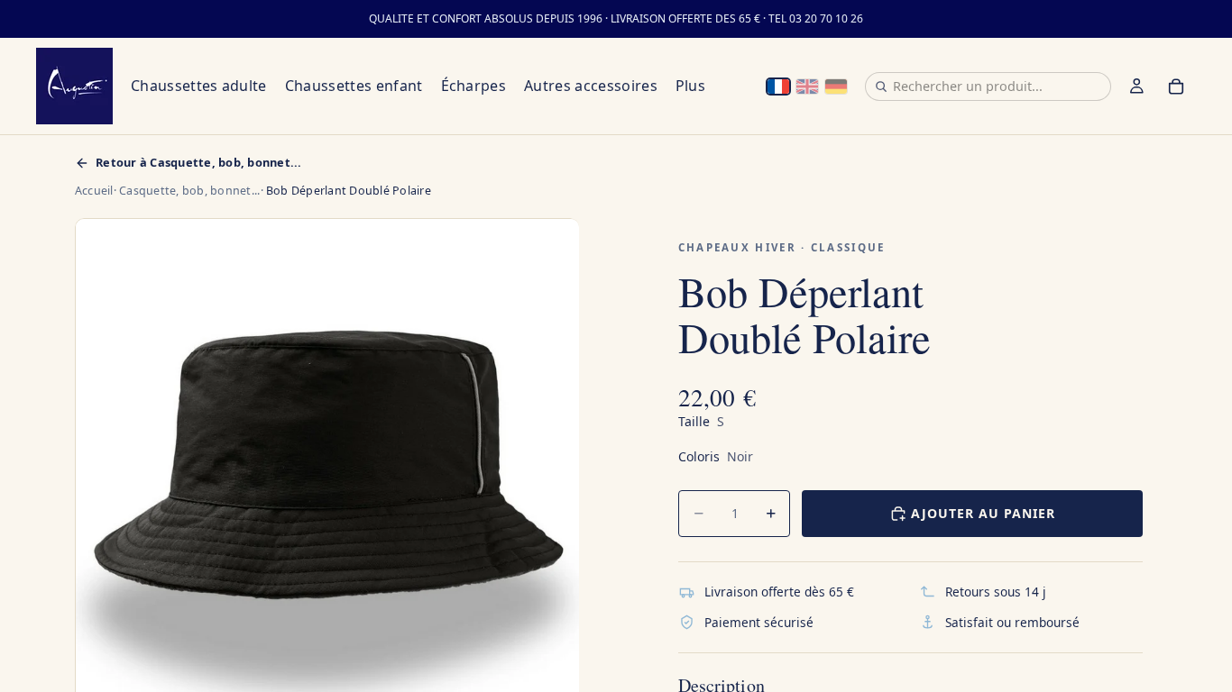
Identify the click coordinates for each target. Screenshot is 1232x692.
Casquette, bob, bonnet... (189, 190)
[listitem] (690, 86)
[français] (778, 86)
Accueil (94, 190)
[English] (807, 86)
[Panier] (1176, 86)
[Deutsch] (836, 86)
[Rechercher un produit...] (881, 86)
